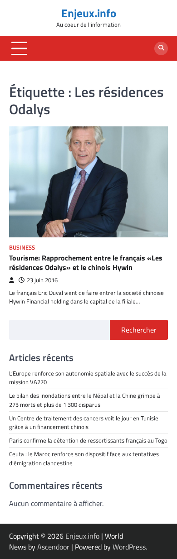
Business (22, 247)
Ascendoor (53, 546)
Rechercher (139, 329)
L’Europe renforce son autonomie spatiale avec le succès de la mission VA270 (88, 377)
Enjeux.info (88, 13)
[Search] (161, 48)
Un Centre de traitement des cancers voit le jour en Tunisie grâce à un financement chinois (83, 422)
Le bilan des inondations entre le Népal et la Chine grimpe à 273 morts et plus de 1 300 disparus (84, 400)
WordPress (129, 546)
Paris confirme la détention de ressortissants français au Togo (88, 440)
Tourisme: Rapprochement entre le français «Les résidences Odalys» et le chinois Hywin (85, 262)
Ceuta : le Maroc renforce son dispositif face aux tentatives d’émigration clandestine (84, 458)
